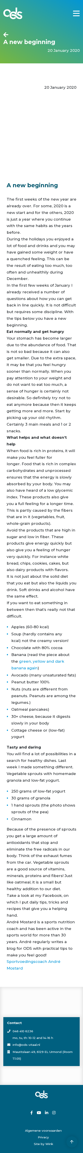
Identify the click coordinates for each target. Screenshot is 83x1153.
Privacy (43, 1137)
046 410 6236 (23, 1031)
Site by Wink (43, 1144)
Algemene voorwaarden (43, 1130)
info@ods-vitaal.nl (26, 1044)
